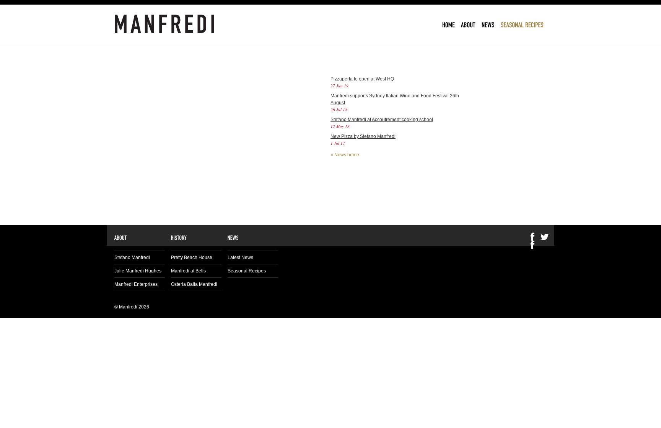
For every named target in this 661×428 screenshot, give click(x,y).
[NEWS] (488, 24)
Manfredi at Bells (188, 271)
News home (346, 154)
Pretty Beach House (191, 257)
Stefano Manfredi (132, 257)
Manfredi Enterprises (136, 284)
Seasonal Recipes (247, 271)
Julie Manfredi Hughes (137, 271)
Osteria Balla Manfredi (194, 284)
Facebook (532, 245)
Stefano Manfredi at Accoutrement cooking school (381, 119)
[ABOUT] (468, 24)
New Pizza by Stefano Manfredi (363, 136)
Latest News (240, 257)
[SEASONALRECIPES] (522, 24)
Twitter (545, 237)
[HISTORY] (179, 237)
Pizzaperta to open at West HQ (362, 79)
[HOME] (448, 24)
